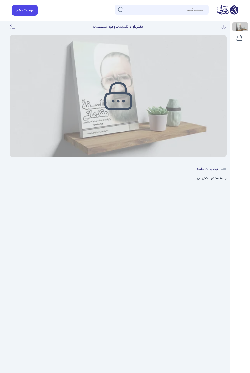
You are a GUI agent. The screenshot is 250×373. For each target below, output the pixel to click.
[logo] (227, 10)
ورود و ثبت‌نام (25, 10)
